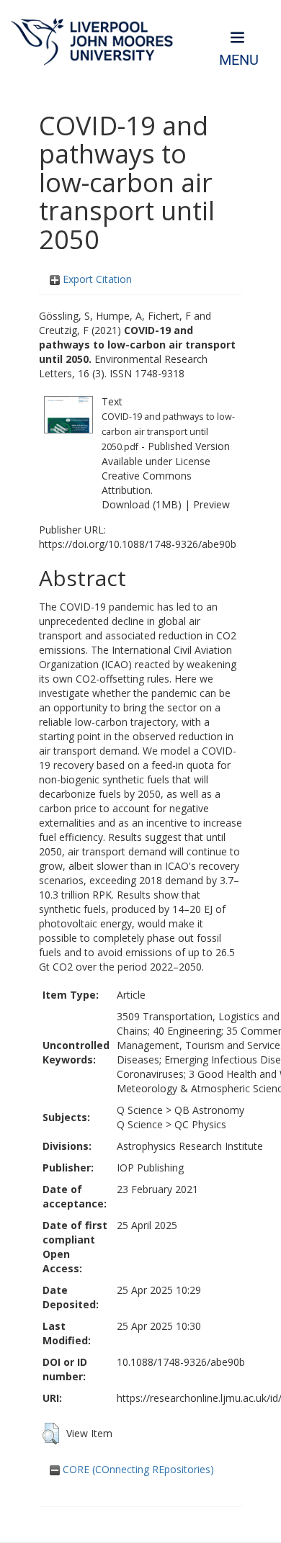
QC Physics (200, 1124)
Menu (239, 60)
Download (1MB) (142, 504)
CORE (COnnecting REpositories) (137, 1469)
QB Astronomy (209, 1110)
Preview (211, 504)
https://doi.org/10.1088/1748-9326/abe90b (137, 544)
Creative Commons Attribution (147, 483)
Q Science (140, 1110)
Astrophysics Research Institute (190, 1146)
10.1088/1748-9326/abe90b (181, 1362)
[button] (51, 1433)
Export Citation (96, 279)
